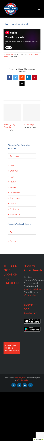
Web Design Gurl (23, 380)
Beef (12, 165)
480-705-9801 (30, 295)
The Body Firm (20, 378)
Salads (13, 187)
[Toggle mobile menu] (39, 10)
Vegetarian (15, 214)
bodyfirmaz (9, 54)
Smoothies (14, 198)
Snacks (13, 203)
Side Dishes (15, 193)
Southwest (14, 209)
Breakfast (14, 171)
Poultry (13, 182)
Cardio (13, 241)
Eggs (12, 176)
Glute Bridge (28, 124)
